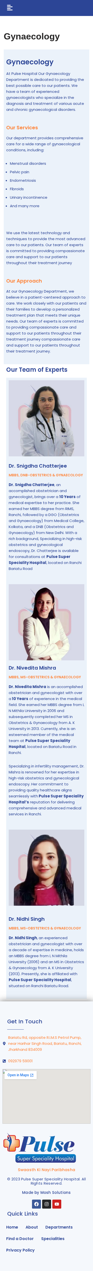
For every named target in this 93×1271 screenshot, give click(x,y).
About (32, 1227)
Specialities (52, 1239)
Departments (59, 1227)
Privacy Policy (20, 1250)
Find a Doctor (20, 1239)
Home (12, 1227)
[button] (9, 7)
